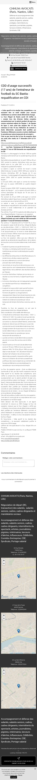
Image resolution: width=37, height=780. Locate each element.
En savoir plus (13, 775)
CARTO (33, 598)
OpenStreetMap (19, 598)
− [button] (4, 563)
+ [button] (4, 560)
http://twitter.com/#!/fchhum (10, 440)
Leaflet (11, 598)
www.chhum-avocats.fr (11, 438)
